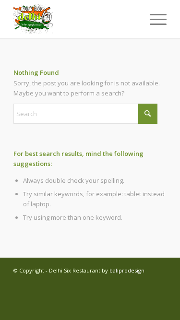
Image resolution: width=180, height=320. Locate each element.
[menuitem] (153, 19)
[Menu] (153, 19)
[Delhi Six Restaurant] (74, 19)
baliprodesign (126, 270)
